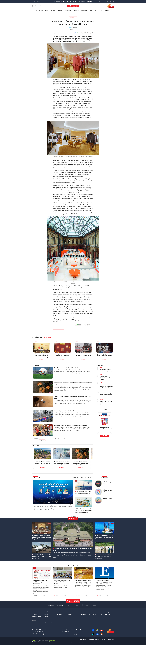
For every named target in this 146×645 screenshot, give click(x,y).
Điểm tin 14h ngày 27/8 (107, 482)
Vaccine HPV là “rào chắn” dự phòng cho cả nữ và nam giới (106, 403)
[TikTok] (110, 1)
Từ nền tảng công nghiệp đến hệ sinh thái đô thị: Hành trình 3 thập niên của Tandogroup (83, 510)
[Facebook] (99, 1)
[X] (102, 1)
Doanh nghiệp (84, 10)
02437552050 (66, 631)
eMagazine (89, 477)
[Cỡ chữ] (56, 33)
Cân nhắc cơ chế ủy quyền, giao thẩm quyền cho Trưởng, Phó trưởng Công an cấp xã (41, 537)
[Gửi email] (88, 33)
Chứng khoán (57, 1)
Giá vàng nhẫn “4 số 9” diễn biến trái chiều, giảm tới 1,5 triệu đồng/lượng (62, 356)
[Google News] (113, 1)
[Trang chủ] (36, 10)
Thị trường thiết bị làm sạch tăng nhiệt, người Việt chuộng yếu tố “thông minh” (72, 397)
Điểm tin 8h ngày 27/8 (107, 499)
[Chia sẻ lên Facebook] (83, 33)
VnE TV (74, 1)
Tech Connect (81, 1)
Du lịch (101, 374)
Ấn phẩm (104, 409)
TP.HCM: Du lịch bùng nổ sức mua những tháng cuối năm (106, 395)
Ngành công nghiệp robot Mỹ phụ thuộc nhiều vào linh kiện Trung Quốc (104, 356)
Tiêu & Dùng (65, 1)
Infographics (83, 477)
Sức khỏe (101, 399)
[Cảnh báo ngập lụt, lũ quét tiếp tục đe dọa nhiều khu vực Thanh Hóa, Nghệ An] (104, 547)
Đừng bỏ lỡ (36, 446)
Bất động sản (93, 10)
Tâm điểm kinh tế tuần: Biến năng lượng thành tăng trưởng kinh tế (83, 493)
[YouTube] (108, 1)
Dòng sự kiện (73, 565)
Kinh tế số (60, 10)
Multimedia (37, 478)
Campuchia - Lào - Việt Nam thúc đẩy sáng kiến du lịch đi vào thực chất (106, 386)
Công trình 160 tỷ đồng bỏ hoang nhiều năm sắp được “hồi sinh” (72, 549)
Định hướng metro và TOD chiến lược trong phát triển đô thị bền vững (41, 582)
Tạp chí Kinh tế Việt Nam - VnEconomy (106, 641)
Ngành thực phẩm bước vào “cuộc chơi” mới (65, 410)
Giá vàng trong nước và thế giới (83, 580)
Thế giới (100, 10)
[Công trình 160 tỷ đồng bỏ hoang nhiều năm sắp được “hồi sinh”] (73, 534)
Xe (70, 1)
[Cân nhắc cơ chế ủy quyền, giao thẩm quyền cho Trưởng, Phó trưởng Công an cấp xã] (41, 528)
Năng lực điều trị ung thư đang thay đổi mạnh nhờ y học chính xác (61, 463)
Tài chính (53, 10)
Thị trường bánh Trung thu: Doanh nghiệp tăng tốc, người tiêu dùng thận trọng (73, 383)
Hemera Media (52, 640)
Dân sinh (107, 10)
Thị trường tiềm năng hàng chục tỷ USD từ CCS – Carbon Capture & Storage (104, 537)
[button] (73, 471)
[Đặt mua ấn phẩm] (110, 6)
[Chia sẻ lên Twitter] (85, 33)
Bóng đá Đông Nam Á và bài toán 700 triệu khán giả (67, 367)
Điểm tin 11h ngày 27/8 (107, 491)
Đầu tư (46, 10)
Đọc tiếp (36, 365)
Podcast (78, 477)
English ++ (89, 1)
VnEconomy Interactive (102, 580)
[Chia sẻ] (92, 33)
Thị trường (76, 10)
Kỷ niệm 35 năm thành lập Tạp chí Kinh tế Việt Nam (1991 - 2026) (62, 582)
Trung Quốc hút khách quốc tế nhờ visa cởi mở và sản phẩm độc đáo (42, 463)
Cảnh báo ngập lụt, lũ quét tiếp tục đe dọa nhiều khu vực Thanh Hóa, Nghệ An (103, 556)
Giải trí (101, 367)
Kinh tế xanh (68, 10)
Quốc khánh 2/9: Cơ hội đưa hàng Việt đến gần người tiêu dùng (70, 425)
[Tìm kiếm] (36, 6)
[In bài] (54, 33)
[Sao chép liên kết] (90, 33)
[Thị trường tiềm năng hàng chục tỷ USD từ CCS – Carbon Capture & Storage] (104, 528)
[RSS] (101, 634)
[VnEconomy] (73, 44)
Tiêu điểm (40, 10)
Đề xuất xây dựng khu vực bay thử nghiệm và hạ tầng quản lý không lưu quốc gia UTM (41, 556)
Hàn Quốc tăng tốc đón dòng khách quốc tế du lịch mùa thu (106, 378)
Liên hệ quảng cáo (75, 634)
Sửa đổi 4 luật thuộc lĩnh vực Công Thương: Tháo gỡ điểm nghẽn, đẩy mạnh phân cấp (41, 356)
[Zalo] (105, 1)
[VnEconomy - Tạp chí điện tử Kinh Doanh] (73, 601)
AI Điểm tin (104, 477)
